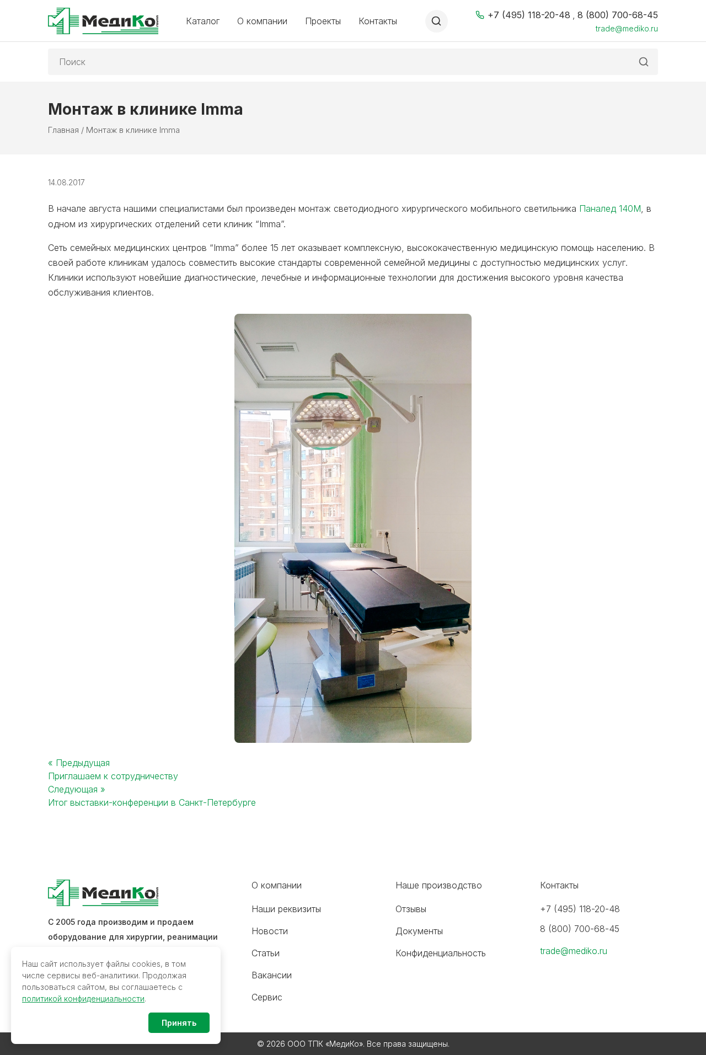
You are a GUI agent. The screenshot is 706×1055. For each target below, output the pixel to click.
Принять (179, 1022)
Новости (270, 930)
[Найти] (644, 62)
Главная (63, 130)
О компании (262, 20)
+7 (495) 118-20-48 (529, 14)
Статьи (266, 952)
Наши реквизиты (286, 908)
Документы (419, 930)
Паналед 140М (608, 208)
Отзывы (410, 908)
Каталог (203, 20)
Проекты (323, 20)
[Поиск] (436, 21)
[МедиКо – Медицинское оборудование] (136, 893)
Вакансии (272, 975)
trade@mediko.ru (627, 28)
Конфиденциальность (440, 952)
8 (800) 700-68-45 (617, 14)
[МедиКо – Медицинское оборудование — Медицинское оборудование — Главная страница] (103, 21)
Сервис (267, 997)
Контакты (378, 20)
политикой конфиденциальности (83, 998)
